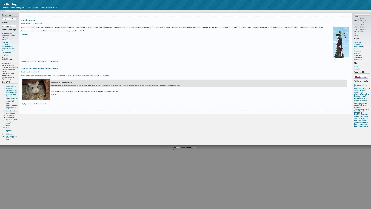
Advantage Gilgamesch (9, 131)
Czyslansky (357, 42)
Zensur (357, 126)
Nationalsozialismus (359, 109)
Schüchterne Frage (7, 40)
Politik (40, 11)
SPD (359, 119)
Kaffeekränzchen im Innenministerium (39, 68)
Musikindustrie (357, 107)
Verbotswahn (358, 60)
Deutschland (366, 89)
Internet (364, 100)
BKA (360, 85)
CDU (363, 85)
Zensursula (364, 126)
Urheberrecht (358, 122)
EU (360, 90)
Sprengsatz (357, 51)
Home (2, 11)
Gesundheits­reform (11, 111)
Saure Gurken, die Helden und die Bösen (11, 137)
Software (21, 11)
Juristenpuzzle (28, 20)
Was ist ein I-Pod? (11, 120)
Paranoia (366, 109)
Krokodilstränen (7, 33)
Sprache (364, 118)
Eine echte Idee (10, 113)
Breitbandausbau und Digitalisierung (8, 52)
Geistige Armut (10, 117)
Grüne (360, 100)
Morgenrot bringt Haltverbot (11, 95)
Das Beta (8, 128)
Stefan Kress (5, 63)
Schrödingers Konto (8, 38)
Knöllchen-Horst (11, 86)
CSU (366, 85)
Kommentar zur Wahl (8, 49)
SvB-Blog (9, 4)
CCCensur (9, 134)
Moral (362, 105)
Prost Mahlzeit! (10, 115)
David (3, 73)
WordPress (194, 147)
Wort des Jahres (363, 124)
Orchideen (5, 44)
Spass (355, 118)
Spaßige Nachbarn (7, 46)
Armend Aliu (6, 76)
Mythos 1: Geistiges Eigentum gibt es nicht (12, 107)
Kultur (356, 105)
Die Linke (356, 90)
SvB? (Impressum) (11, 11)
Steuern (364, 120)
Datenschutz (357, 87)
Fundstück (86, 76)
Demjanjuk (9, 88)
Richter (361, 116)
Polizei (365, 114)
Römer (366, 116)
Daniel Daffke (358, 44)
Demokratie (358, 88)
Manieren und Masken (8, 36)
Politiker (358, 114)
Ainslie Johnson (203, 149)
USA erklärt (357, 55)
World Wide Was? (31, 11)
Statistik (359, 120)
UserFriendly (358, 58)
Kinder (355, 102)
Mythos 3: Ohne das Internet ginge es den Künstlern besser (12, 100)
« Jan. (356, 35)
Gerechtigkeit (362, 95)
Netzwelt (44, 61)
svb (29, 23)
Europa (363, 90)
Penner (8, 126)
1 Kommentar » (53, 61)
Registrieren (357, 67)
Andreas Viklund (194, 149)
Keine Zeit (5, 42)
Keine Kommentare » (42, 104)
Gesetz (356, 100)
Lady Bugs (5, 55)
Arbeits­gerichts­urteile (10, 123)
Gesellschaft (360, 98)
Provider (356, 116)
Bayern (356, 85)
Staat (355, 120)
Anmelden (357, 69)
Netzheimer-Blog (359, 47)
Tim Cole (357, 53)
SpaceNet (357, 49)
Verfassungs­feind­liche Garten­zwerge (11, 91)
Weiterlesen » (25, 34)
